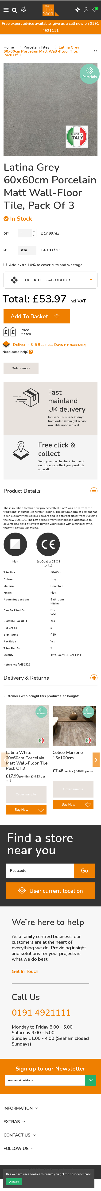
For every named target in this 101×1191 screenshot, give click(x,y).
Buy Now (21, 809)
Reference (10, 664)
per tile (17, 776)
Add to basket (29, 316)
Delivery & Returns (26, 678)
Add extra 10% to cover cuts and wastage (45, 264)
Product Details (22, 491)
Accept (14, 1182)
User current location (56, 891)
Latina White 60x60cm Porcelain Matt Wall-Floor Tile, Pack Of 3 (27, 760)
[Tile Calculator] (78, 10)
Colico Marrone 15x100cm (68, 755)
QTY (6, 234)
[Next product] (96, 51)
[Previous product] (94, 51)
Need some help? (16, 352)
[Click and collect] (23, 9)
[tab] (50, 491)
